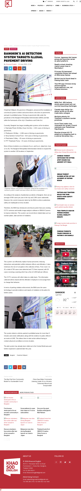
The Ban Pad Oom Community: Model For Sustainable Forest (14, 380)
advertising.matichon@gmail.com (37, 479)
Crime (57, 5)
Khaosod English (11, 64)
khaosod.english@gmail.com (36, 473)
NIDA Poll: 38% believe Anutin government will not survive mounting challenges (66, 104)
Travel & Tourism (61, 145)
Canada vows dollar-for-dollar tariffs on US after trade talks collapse (64, 111)
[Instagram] (60, 462)
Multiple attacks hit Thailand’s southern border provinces (65, 118)
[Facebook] (76, 1)
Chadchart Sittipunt (22, 355)
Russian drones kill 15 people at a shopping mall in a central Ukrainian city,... (65, 134)
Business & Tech (67, 5)
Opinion (33, 11)
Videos (48, 11)
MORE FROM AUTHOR (27, 392)
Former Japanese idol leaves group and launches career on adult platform (66, 59)
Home (5, 46)
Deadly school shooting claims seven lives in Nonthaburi (63, 66)
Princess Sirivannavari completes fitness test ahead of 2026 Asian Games (66, 73)
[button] (74, 1)
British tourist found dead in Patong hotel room (65, 79)
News (33, 5)
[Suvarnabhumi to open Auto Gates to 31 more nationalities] (28, 402)
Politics (40, 5)
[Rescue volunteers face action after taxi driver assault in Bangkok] (11, 422)
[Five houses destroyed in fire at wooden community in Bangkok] (11, 402)
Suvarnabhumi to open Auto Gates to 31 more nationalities (28, 410)
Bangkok (13, 49)
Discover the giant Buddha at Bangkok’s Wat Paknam (44, 410)
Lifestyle (49, 5)
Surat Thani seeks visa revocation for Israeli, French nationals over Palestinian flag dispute (66, 126)
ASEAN (41, 11)
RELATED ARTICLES (11, 392)
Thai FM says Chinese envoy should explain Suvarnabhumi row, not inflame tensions (65, 86)
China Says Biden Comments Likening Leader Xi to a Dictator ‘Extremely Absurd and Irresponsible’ (42, 382)
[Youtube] (69, 462)
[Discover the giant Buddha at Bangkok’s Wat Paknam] (44, 402)
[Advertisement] (40, 28)
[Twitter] (65, 462)
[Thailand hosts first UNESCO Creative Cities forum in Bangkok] (44, 422)
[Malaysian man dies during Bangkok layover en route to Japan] (28, 422)
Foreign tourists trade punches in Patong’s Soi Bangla (65, 233)
